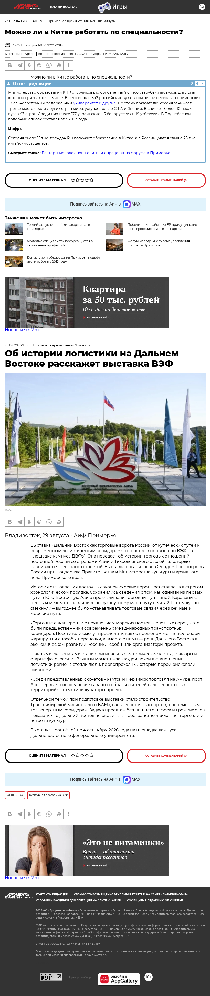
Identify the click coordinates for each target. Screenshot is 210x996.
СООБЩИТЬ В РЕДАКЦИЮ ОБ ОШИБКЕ (155, 900)
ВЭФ (8, 510)
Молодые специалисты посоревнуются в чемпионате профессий (60, 243)
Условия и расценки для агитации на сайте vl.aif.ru (78, 900)
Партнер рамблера (80, 977)
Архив (29, 54)
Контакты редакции (52, 894)
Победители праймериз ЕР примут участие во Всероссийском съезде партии (162, 227)
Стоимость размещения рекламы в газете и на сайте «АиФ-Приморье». (131, 894)
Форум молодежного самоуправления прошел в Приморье (159, 243)
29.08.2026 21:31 (17, 345)
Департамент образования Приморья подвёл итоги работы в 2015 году (63, 259)
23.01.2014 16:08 (16, 21)
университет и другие (94, 103)
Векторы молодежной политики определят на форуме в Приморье (106, 153)
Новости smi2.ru (22, 329)
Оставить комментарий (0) (166, 180)
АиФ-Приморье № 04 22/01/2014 (102, 54)
